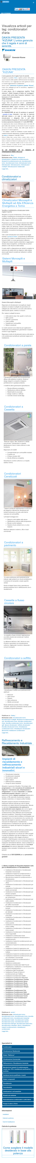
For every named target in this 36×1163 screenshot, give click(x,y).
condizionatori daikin (8, 1020)
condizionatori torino (20, 718)
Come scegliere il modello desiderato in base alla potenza (18, 1150)
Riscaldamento (7, 1083)
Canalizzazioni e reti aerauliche (12, 1091)
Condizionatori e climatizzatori (11, 178)
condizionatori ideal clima (25, 1023)
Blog (12, 155)
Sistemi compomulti (9, 1079)
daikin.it (6, 135)
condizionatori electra (22, 1022)
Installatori (6, 1114)
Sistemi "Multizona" (9, 1055)
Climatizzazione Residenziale (11, 1051)
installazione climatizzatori (22, 729)
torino (20, 1025)
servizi (13, 1012)
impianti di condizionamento (20, 159)
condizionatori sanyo (9, 1022)
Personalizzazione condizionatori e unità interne (17, 1099)
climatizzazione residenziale (16, 166)
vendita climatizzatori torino (10, 727)
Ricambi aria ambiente (9, 1095)
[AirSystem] (7, 1)
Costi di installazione (9, 1122)
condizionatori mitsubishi (10, 1025)
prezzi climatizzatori (11, 725)
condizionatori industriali (22, 1018)
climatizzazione (16, 165)
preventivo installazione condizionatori (14, 730)
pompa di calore (12, 236)
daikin (15, 157)
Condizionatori (7, 1047)
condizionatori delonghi (9, 1023)
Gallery (13, 715)
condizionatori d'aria (12, 163)
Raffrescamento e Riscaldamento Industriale (17, 741)
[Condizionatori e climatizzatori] (16, 190)
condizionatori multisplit (9, 719)
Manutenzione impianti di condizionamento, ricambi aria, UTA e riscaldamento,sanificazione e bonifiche (17, 1069)
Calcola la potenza (8, 1118)
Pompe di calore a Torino (10, 1103)
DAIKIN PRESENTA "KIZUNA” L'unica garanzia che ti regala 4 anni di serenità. (17, 42)
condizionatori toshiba (22, 1020)
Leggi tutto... (5, 169)
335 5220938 (6, 13)
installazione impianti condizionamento (16, 1026)
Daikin (15, 78)
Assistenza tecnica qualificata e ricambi (14, 1075)
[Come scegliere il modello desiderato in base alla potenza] (18, 1136)
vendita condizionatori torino (15, 723)
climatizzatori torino (25, 163)
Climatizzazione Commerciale (11, 1059)
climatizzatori (6, 165)
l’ (22, 85)
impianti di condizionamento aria (12, 161)
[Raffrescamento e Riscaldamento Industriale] (16, 751)
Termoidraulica (7, 1087)
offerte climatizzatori (24, 725)
